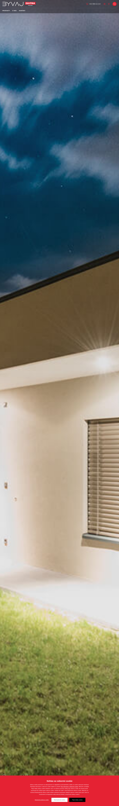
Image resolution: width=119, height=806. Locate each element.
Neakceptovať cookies (59, 800)
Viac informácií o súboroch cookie (69, 786)
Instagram (104, 4)
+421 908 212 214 (94, 4)
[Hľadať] (115, 4)
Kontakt (22, 10)
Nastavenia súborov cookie (42, 800)
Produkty (6, 10)
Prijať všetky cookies (77, 800)
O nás (14, 10)
